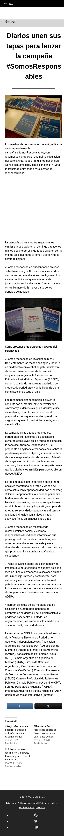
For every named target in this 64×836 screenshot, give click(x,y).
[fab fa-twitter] (36, 821)
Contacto (40, 807)
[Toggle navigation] (58, 3)
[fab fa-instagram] (36, 827)
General (10, 21)
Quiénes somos (26, 807)
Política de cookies (48, 803)
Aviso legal (11, 803)
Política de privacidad (28, 803)
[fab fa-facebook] (36, 815)
